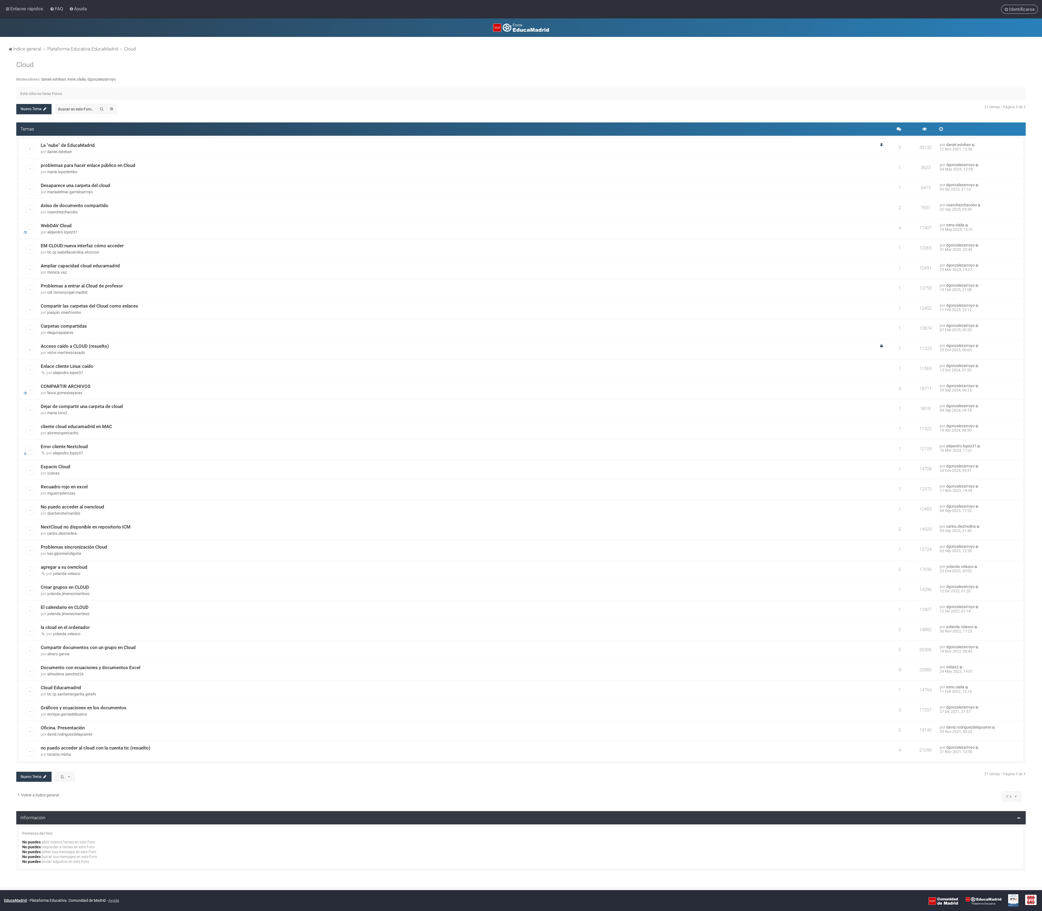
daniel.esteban (53, 79)
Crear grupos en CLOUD (65, 587)
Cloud (25, 65)
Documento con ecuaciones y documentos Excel (90, 667)
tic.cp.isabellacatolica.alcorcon (73, 252)
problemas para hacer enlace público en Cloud (88, 165)
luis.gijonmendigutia (64, 553)
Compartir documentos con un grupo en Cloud (88, 647)
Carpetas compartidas (64, 326)
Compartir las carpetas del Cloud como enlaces (89, 306)
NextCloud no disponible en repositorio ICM (86, 527)
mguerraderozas (61, 493)
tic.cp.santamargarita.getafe (71, 694)
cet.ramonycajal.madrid (67, 292)
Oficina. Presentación (63, 727)
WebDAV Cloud (56, 225)
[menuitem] (57, 9)
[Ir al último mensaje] (973, 145)
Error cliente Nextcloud (64, 446)
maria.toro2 (57, 413)
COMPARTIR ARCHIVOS (65, 386)
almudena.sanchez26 (65, 674)
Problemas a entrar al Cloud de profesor (82, 286)
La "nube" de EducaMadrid (68, 145)
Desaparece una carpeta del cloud (75, 185)
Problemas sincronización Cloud (74, 547)
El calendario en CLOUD (64, 607)
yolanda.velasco (66, 573)
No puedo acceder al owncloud (72, 507)
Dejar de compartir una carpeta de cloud (82, 406)
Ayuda (113, 900)
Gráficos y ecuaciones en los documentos (83, 707)
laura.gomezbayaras (64, 393)
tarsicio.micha (59, 754)
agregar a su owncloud (64, 567)
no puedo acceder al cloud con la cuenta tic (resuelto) (95, 748)
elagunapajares (60, 332)
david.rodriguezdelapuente (69, 734)
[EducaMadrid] (983, 900)
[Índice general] (521, 28)
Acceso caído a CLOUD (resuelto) (75, 346)
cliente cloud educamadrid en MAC (76, 426)
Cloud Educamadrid (61, 687)
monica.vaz (57, 272)
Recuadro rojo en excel (64, 486)
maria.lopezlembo (62, 172)
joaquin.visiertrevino (64, 312)
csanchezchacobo (62, 212)
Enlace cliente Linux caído (67, 366)
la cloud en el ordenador (65, 627)
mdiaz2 (952, 667)
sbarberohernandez (63, 513)
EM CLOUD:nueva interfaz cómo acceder (82, 245)
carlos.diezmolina (62, 533)
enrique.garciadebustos (67, 714)
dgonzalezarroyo (101, 79)
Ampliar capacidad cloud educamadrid (80, 265)
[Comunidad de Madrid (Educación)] (943, 900)
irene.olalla (77, 79)
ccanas (53, 473)
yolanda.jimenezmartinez (68, 593)
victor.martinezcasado (66, 352)
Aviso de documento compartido (74, 205)
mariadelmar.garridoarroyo (70, 192)
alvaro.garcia (58, 654)
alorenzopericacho (62, 433)
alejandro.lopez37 (62, 232)
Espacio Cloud (55, 466)
